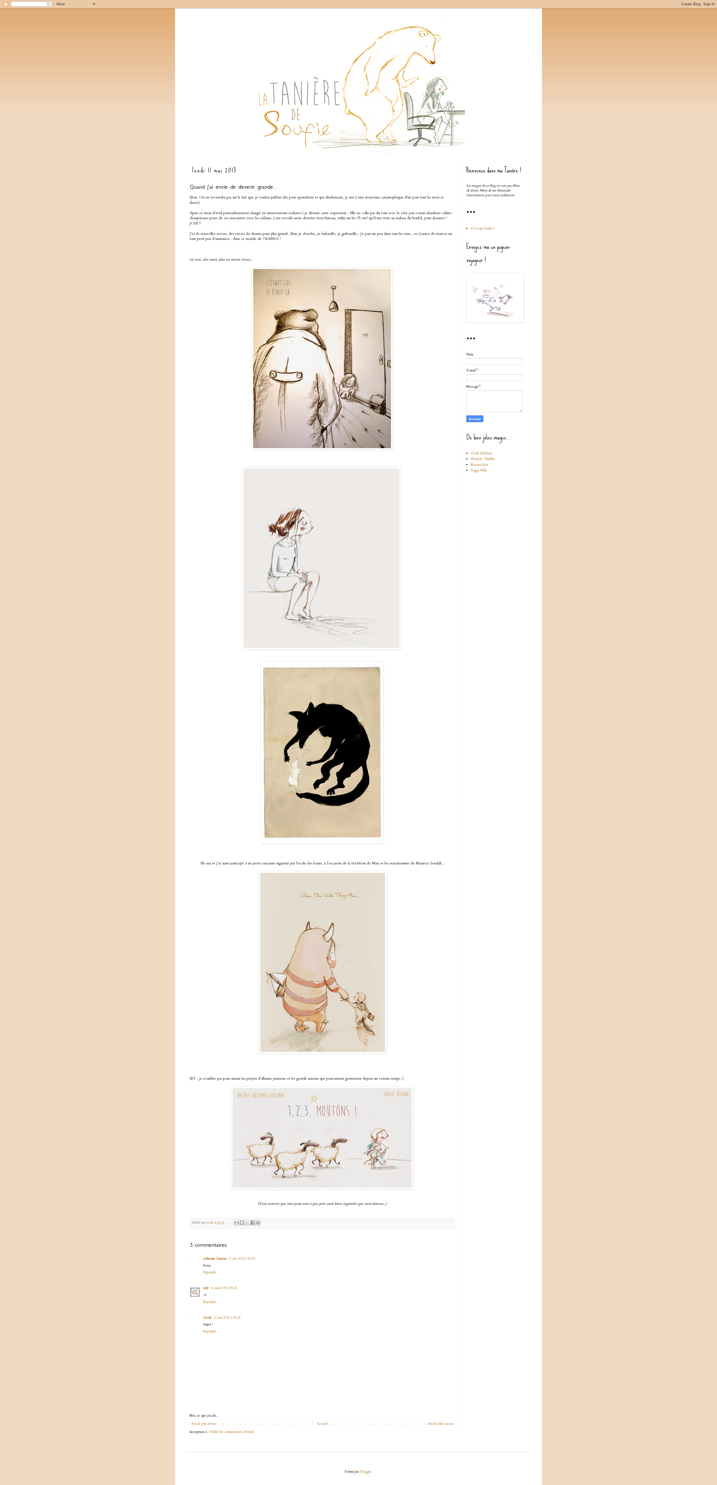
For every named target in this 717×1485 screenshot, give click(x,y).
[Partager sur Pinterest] (258, 1223)
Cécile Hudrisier (482, 453)
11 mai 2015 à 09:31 (224, 1288)
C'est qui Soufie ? (483, 228)
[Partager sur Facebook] (252, 1223)
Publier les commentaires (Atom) (231, 1432)
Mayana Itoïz (479, 464)
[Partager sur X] (247, 1223)
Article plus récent (204, 1423)
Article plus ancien (440, 1423)
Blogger (365, 1471)
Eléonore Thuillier (483, 459)
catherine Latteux (215, 1258)
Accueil (322, 1423)
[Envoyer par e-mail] (236, 1223)
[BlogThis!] (242, 1223)
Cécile (207, 1317)
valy (206, 1288)
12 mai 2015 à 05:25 (227, 1317)
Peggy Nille (479, 470)
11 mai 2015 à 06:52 (241, 1258)
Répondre (209, 1272)
